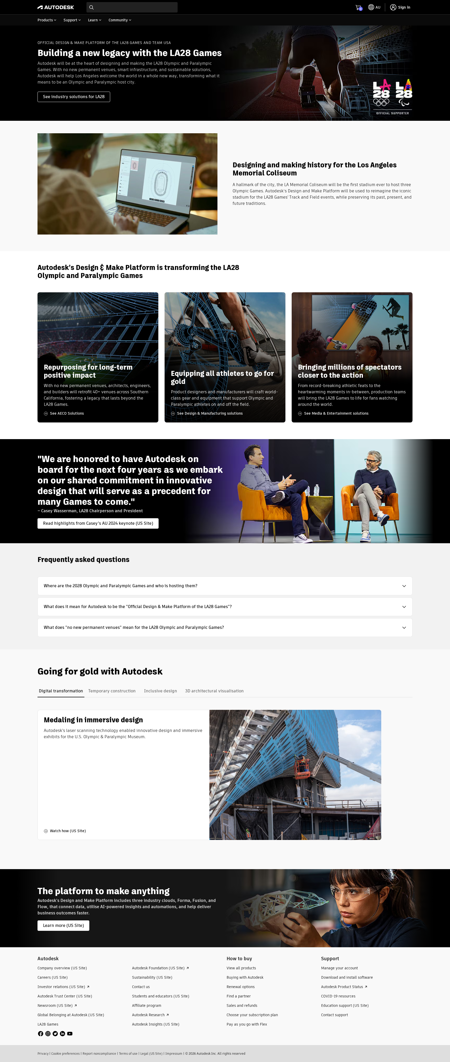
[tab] (61, 691)
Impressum (173, 1053)
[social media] (55, 1034)
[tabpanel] (209, 775)
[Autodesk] (56, 7)
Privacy (43, 1053)
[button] (225, 586)
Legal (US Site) (151, 1053)
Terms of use (128, 1053)
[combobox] (132, 7)
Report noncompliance (99, 1053)
